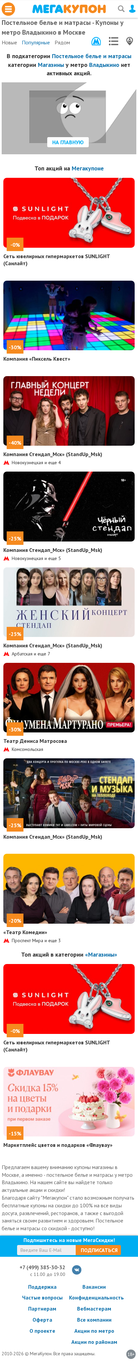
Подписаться (99, 1250)
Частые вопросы (42, 1297)
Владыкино (104, 65)
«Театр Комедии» (25, 932)
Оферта (42, 1319)
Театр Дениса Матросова (35, 740)
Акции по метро (94, 1330)
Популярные (36, 42)
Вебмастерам (94, 1308)
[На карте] (129, 41)
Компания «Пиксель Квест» (36, 358)
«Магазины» (101, 954)
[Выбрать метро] (96, 41)
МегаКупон (69, 9)
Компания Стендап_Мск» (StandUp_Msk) (52, 454)
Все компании (94, 1319)
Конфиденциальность (94, 1297)
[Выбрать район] (113, 41)
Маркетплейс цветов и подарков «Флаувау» (58, 1144)
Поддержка (42, 1286)
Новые (9, 42)
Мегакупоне (88, 168)
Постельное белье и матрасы (91, 56)
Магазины (51, 65)
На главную (68, 142)
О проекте (42, 1330)
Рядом (62, 42)
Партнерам (42, 1308)
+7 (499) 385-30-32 (42, 1267)
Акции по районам (94, 1341)
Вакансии (94, 1286)
